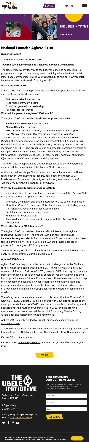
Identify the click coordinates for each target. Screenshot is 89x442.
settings (64, 439)
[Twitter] (66, 5)
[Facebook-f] (8, 422)
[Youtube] (17, 422)
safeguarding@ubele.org (21, 417)
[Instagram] (71, 5)
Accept (77, 438)
